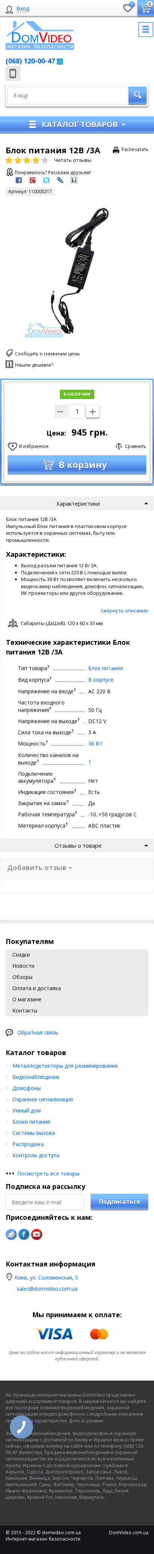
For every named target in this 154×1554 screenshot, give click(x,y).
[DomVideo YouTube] (36, 1234)
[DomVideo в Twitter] (11, 1234)
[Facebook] (24, 1234)
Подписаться (119, 1201)
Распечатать (134, 149)
